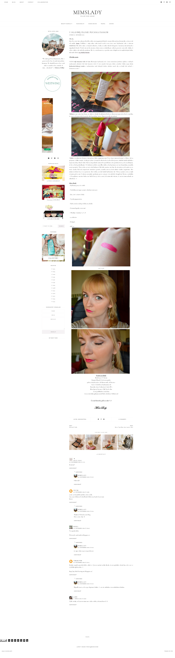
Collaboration (43, 2)
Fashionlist (80, 23)
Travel (103, 23)
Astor (77, 43)
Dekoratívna (82, 419)
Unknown (77, 561)
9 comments (122, 419)
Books (111, 23)
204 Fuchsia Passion (84, 52)
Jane (75, 597)
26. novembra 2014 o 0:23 (86, 477)
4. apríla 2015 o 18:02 (79, 598)
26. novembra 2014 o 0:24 (86, 511)
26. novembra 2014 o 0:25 (86, 547)
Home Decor (92, 23)
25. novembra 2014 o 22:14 (81, 562)
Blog (14, 2)
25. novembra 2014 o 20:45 (81, 528)
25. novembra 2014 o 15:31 (77, 462)
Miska (75, 526)
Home (6, 2)
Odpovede (79, 472)
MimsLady (82, 475)
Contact (30, 2)
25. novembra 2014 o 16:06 (81, 492)
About (22, 2)
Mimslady (87, 12)
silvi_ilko (77, 460)
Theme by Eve (168, 651)
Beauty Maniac (66, 23)
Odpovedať (73, 468)
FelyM (75, 490)
